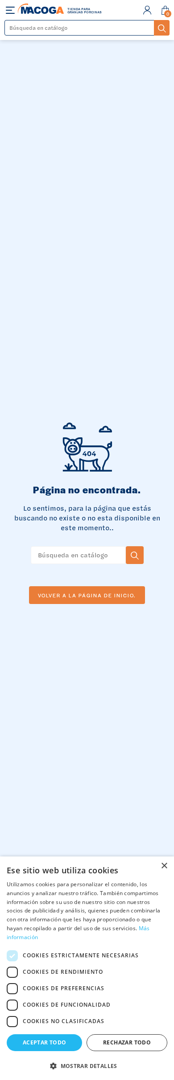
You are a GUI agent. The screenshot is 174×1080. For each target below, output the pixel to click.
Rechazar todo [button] (127, 1042)
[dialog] (87, 968)
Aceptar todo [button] (44, 1042)
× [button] (164, 866)
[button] (87, 1065)
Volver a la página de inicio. (87, 595)
